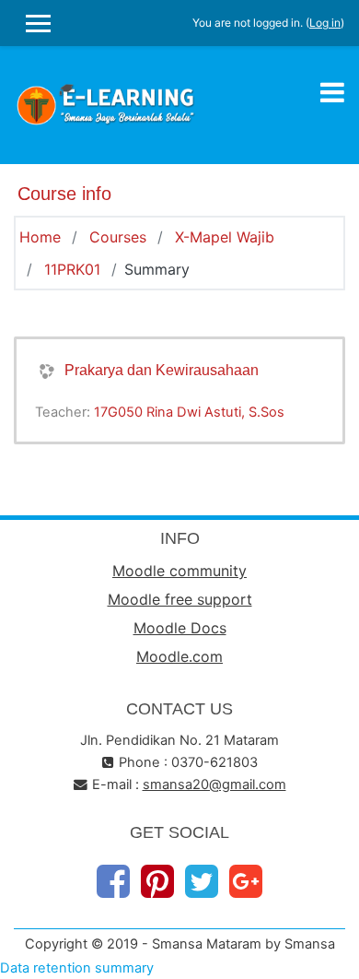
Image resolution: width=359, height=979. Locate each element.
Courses (117, 237)
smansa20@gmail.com (214, 784)
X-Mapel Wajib (224, 237)
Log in (325, 22)
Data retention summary (77, 968)
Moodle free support (180, 599)
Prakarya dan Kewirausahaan (161, 370)
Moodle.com (179, 656)
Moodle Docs (179, 628)
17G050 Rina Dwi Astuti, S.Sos (189, 412)
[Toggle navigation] (332, 92)
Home (40, 237)
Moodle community (179, 570)
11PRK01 (72, 269)
